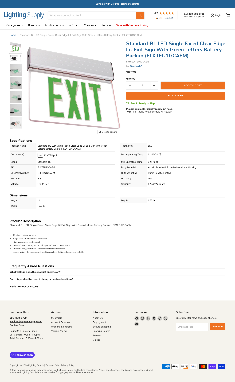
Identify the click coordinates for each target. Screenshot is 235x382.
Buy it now (176, 95)
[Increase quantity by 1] (154, 86)
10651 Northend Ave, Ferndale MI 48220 (149, 111)
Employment (99, 322)
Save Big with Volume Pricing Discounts (117, 3)
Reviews (97, 335)
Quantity (130, 79)
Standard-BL (136, 66)
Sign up (218, 326)
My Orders (56, 317)
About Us (98, 317)
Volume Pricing (59, 331)
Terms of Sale (52, 365)
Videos (96, 339)
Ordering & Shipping (61, 326)
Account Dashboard (61, 322)
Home (13, 35)
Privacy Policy (67, 365)
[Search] (140, 15)
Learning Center (101, 331)
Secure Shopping (102, 326)
